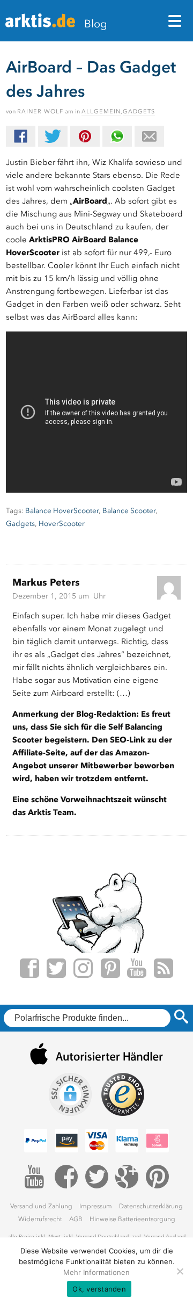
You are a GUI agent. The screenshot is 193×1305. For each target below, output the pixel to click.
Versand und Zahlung (41, 1206)
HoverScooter (62, 523)
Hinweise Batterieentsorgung (132, 1219)
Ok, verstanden (99, 1289)
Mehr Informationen (96, 1272)
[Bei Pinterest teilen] (85, 136)
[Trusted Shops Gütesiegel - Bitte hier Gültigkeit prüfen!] (122, 1094)
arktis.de (40, 24)
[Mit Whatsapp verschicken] (117, 136)
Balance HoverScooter (62, 510)
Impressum (95, 1206)
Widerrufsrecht (40, 1219)
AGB (76, 1219)
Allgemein (101, 111)
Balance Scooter (128, 510)
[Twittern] (53, 136)
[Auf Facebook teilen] (20, 136)
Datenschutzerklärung (151, 1206)
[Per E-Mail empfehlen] (149, 136)
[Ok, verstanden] (179, 1271)
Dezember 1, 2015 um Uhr (59, 596)
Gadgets (139, 111)
